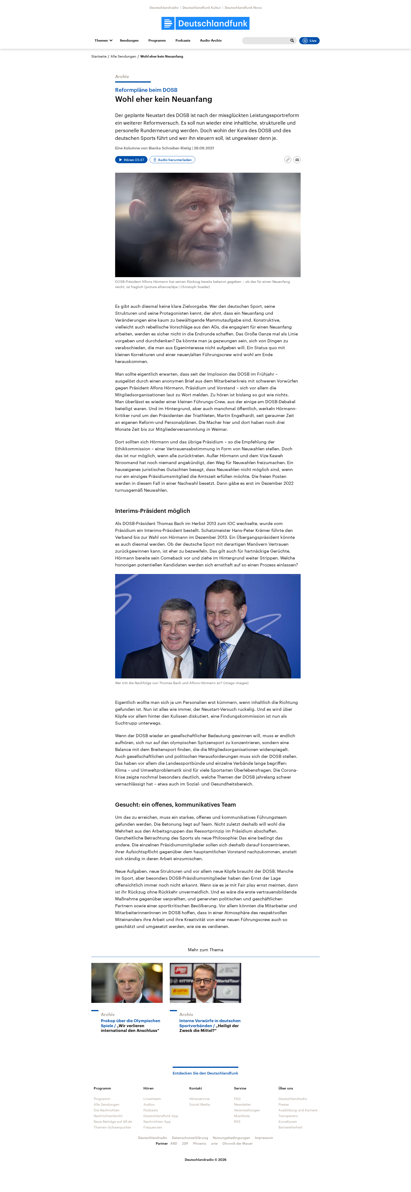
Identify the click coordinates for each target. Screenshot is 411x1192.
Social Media (199, 1104)
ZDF (185, 1143)
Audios (149, 1104)
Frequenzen (152, 1127)
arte (214, 1143)
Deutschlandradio (164, 7)
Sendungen (129, 40)
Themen (101, 40)
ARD (173, 1143)
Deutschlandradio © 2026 (205, 1160)
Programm (157, 40)
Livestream (152, 1099)
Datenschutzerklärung (190, 1138)
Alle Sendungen (123, 56)
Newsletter (242, 1104)
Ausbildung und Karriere (298, 1110)
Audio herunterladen (175, 160)
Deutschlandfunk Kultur (201, 7)
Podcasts (183, 40)
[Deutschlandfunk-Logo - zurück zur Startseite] (205, 23)
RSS (237, 1121)
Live (313, 40)
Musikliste (242, 1116)
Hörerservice (199, 1099)
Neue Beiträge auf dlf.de (113, 1121)
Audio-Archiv (211, 40)
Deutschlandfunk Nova (243, 7)
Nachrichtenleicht (108, 1116)
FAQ (237, 1099)
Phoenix (199, 1143)
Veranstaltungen (247, 1110)
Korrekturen (288, 1121)
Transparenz (288, 1116)
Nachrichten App (157, 1121)
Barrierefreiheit (290, 1127)
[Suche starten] (292, 40)
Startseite (99, 56)
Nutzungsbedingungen (231, 1138)
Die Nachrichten (107, 1110)
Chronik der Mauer (237, 1143)
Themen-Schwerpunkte (112, 1127)
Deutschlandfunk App (160, 1116)
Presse (284, 1104)
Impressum (264, 1138)
